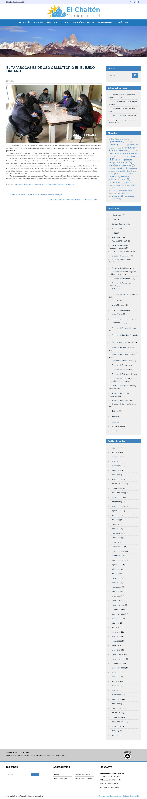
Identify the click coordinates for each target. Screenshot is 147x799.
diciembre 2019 (118, 708)
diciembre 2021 (118, 600)
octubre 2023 (117, 502)
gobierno (129, 160)
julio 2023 (115, 515)
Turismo (115, 411)
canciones (125, 139)
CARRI (114, 144)
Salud (114, 422)
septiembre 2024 (118, 493)
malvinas (122, 168)
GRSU (112, 163)
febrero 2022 (117, 591)
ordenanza (124, 177)
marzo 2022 (116, 587)
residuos (113, 190)
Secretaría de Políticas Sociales (123, 355)
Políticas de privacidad (131, 796)
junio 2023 (116, 520)
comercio (121, 148)
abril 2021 (115, 636)
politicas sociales (119, 179)
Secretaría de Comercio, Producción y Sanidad (40, 184)
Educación (116, 228)
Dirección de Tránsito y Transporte (125, 335)
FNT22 (114, 233)
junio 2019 (116, 735)
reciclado (112, 188)
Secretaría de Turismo (66, 184)
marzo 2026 (116, 466)
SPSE (114, 431)
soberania (123, 191)
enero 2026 (116, 475)
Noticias (65, 22)
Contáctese (122, 22)
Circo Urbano (117, 314)
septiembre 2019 (118, 722)
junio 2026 (116, 452)
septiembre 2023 (118, 506)
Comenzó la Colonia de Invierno (124, 116)
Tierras (114, 416)
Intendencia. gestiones (122, 165)
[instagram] (139, 2)
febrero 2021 (117, 645)
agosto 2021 (116, 618)
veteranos (112, 198)
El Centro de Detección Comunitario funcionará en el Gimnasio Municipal (34, 195)
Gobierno (39, 22)
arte (119, 139)
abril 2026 (116, 461)
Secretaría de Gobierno (120, 268)
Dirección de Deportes (120, 370)
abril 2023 (115, 529)
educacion (125, 151)
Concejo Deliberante (119, 224)
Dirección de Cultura (119, 365)
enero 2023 (116, 542)
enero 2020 (116, 704)
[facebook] (130, 2)
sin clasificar (116, 426)
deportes (115, 150)
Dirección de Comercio (120, 256)
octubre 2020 (117, 663)
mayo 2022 (116, 578)
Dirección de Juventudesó (121, 279)
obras (129, 171)
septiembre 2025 (118, 479)
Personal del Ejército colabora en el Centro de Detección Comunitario (76, 199)
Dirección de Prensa (119, 310)
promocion (117, 181)
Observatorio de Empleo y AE (123, 342)
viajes (119, 199)
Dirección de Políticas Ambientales (125, 294)
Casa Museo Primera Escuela (122, 361)
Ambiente (115, 300)
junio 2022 (116, 574)
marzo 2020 (116, 695)
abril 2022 (115, 583)
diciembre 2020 (118, 654)
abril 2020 (116, 690)
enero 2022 (116, 596)
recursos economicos (123, 188)
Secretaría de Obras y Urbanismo (124, 348)
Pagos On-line (105, 22)
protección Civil (129, 185)
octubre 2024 (117, 488)
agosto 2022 (116, 565)
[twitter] (134, 2)
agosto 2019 (116, 726)
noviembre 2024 (118, 484)
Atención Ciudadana (83, 22)
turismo (129, 196)
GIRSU (119, 160)
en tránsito (134, 150)
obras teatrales (121, 174)
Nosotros (52, 22)
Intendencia (19, 184)
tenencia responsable (118, 194)
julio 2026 (115, 448)
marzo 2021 (116, 641)
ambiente (113, 139)
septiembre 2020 (118, 668)
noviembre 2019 (118, 713)
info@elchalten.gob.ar (111, 787)
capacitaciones (127, 142)
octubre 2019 (117, 717)
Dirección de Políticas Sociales (123, 374)
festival (112, 153)
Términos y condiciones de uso (110, 796)
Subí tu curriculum (60, 778)
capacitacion (115, 142)
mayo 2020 (116, 686)
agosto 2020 (117, 672)
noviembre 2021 (118, 605)
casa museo (125, 145)
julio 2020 (115, 677)
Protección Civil (118, 323)
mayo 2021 (116, 632)
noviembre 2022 (118, 551)
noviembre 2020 (118, 659)
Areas (114, 219)
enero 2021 (116, 650)
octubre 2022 (117, 556)
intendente (112, 168)
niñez (122, 171)
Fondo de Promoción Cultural (117, 156)
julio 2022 (115, 569)
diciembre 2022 (118, 547)
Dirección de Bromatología (122, 251)
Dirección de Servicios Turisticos (124, 404)
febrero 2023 (117, 538)
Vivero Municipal (118, 305)
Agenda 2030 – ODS (119, 241)
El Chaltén (24, 22)
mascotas (114, 171)
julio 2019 (115, 731)
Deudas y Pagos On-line (83, 778)
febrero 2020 (117, 699)
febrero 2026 (117, 470)
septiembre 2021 (118, 614)
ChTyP (114, 289)
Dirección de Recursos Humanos (124, 328)
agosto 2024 (116, 497)
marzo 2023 (116, 533)
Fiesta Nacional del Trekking (126, 153)
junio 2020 (116, 681)
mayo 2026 (116, 457)
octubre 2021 (117, 609)
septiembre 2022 (118, 560)
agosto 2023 (116, 511)
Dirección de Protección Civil (123, 319)
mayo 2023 (116, 524)
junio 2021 (116, 627)
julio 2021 (115, 623)
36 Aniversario (117, 215)
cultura (132, 147)
